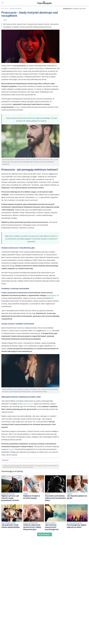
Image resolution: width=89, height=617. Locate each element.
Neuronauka (4, 8)
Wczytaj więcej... (44, 534)
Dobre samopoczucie (8, 494)
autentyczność (27, 404)
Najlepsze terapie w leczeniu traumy (31, 497)
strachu (37, 197)
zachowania (51, 295)
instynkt (11, 449)
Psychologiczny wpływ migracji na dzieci (76, 526)
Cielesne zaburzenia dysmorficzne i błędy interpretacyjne (32, 527)
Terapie (25, 494)
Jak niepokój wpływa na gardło (77, 497)
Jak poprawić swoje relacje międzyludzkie (10, 526)
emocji (48, 331)
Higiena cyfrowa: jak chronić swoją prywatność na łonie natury (10, 498)
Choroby (69, 494)
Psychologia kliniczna (30, 523)
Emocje (47, 494)
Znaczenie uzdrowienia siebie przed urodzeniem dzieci (55, 498)
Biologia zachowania (15, 8)
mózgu (16, 107)
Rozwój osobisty (50, 523)
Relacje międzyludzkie (8, 523)
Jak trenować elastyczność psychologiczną (51, 527)
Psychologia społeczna (74, 523)
